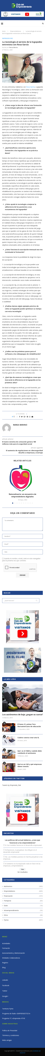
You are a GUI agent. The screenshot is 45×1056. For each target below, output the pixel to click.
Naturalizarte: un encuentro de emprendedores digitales (22, 495)
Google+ (5, 996)
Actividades (6, 943)
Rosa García (30, 87)
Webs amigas (7, 1040)
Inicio (4, 31)
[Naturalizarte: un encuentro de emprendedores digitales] (22, 478)
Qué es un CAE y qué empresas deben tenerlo (29, 765)
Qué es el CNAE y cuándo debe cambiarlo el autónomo (29, 752)
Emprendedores (15, 31)
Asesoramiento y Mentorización (13, 953)
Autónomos (23, 886)
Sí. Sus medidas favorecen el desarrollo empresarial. (23, 845)
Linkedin (5, 980)
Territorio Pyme (7, 1009)
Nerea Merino (13, 47)
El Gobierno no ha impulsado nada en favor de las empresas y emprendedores (21, 865)
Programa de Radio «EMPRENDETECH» (16, 1013)
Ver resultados (22, 872)
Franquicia (23, 901)
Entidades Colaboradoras (11, 958)
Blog (3, 967)
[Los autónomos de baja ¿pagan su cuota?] (22, 698)
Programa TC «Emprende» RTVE (13, 1018)
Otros (23, 915)
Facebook (5, 985)
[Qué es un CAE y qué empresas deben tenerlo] (8, 767)
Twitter (4, 991)
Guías (23, 905)
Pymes (23, 920)
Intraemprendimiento (23, 910)
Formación (6, 948)
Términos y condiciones (10, 1035)
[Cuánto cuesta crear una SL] (8, 741)
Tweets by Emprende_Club (11, 785)
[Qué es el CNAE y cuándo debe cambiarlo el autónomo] (8, 754)
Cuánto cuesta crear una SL (28, 738)
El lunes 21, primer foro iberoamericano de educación (29, 725)
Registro (5, 963)
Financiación (23, 896)
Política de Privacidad (9, 1030)
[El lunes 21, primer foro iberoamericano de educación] (8, 727)
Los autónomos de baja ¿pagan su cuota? (22, 714)
